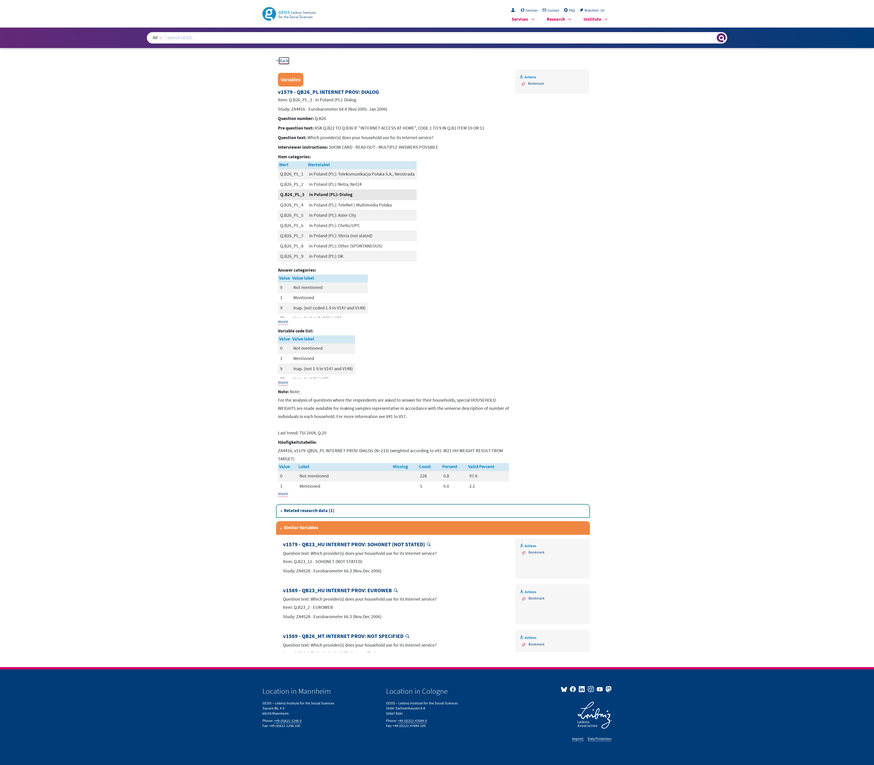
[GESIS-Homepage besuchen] (289, 13)
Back (284, 61)
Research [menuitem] (556, 19)
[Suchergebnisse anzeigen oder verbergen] (721, 37)
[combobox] (437, 38)
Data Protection (600, 739)
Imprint (578, 739)
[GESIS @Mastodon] (608, 689)
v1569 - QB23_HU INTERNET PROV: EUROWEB (337, 590)
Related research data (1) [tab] (309, 511)
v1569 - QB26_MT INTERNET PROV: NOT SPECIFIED (343, 636)
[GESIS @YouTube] (600, 689)
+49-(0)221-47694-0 (412, 721)
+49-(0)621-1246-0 (288, 721)
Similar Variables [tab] (301, 528)
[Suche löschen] (713, 37)
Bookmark (536, 83)
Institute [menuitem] (592, 19)
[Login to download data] (514, 10)
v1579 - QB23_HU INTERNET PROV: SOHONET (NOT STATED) (354, 544)
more (283, 322)
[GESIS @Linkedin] (582, 689)
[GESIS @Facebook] (573, 689)
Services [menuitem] (520, 19)
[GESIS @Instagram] (591, 689)
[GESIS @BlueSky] (565, 689)
